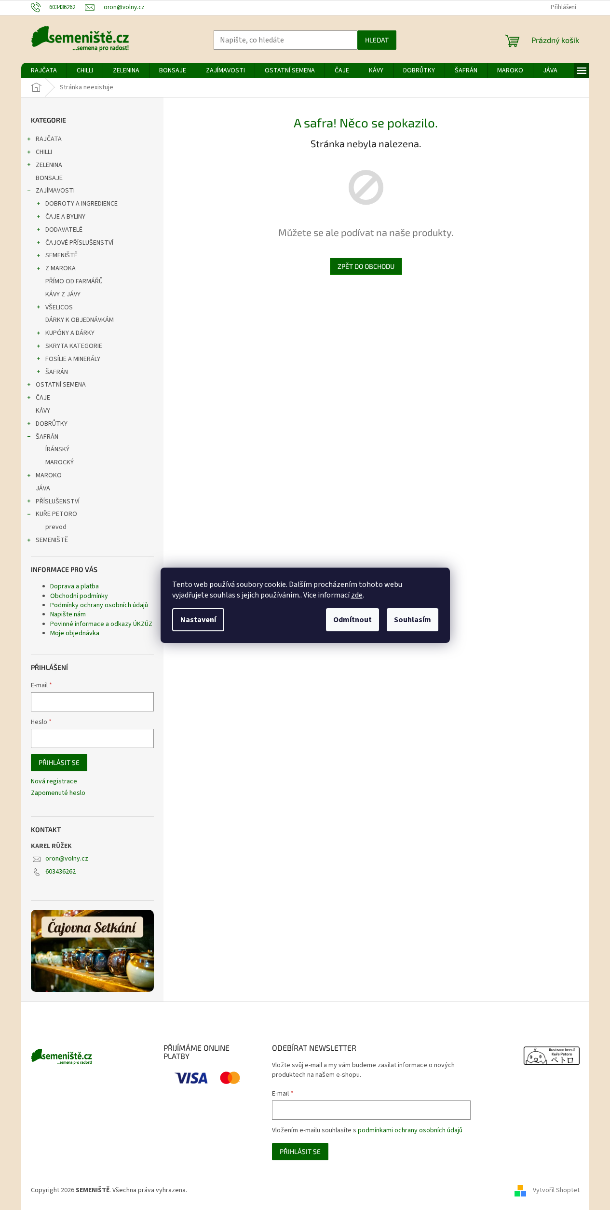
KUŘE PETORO (56, 514)
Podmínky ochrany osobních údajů (99, 605)
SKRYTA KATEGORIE (73, 346)
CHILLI (44, 152)
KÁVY (43, 411)
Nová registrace (54, 781)
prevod (56, 527)
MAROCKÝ (59, 462)
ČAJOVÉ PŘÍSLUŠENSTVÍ (79, 243)
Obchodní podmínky (79, 596)
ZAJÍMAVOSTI (55, 190)
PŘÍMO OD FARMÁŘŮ (74, 281)
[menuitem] (44, 70)
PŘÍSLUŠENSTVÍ (58, 501)
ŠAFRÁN (56, 372)
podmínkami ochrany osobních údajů (410, 1130)
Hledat (377, 40)
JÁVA (43, 488)
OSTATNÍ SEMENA (61, 384)
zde (357, 595)
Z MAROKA (60, 268)
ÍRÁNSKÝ (57, 449)
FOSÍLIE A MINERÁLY (72, 359)
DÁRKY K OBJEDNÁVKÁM (79, 320)
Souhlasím (412, 619)
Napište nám (68, 614)
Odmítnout (352, 619)
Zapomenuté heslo (58, 793)
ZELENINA (49, 165)
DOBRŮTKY (52, 424)
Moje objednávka (74, 633)
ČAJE (43, 398)
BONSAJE (49, 178)
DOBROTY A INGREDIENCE (81, 204)
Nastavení (198, 619)
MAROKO (49, 475)
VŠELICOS (59, 307)
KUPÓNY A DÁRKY (70, 333)
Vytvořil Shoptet (556, 1190)
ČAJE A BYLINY (65, 217)
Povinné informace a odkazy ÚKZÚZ (101, 624)
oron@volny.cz (66, 858)
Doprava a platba (74, 586)
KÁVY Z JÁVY (63, 294)
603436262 (60, 871)
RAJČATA (49, 139)
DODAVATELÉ (63, 230)
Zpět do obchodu (366, 266)
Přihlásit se (59, 762)
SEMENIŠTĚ (61, 255)
